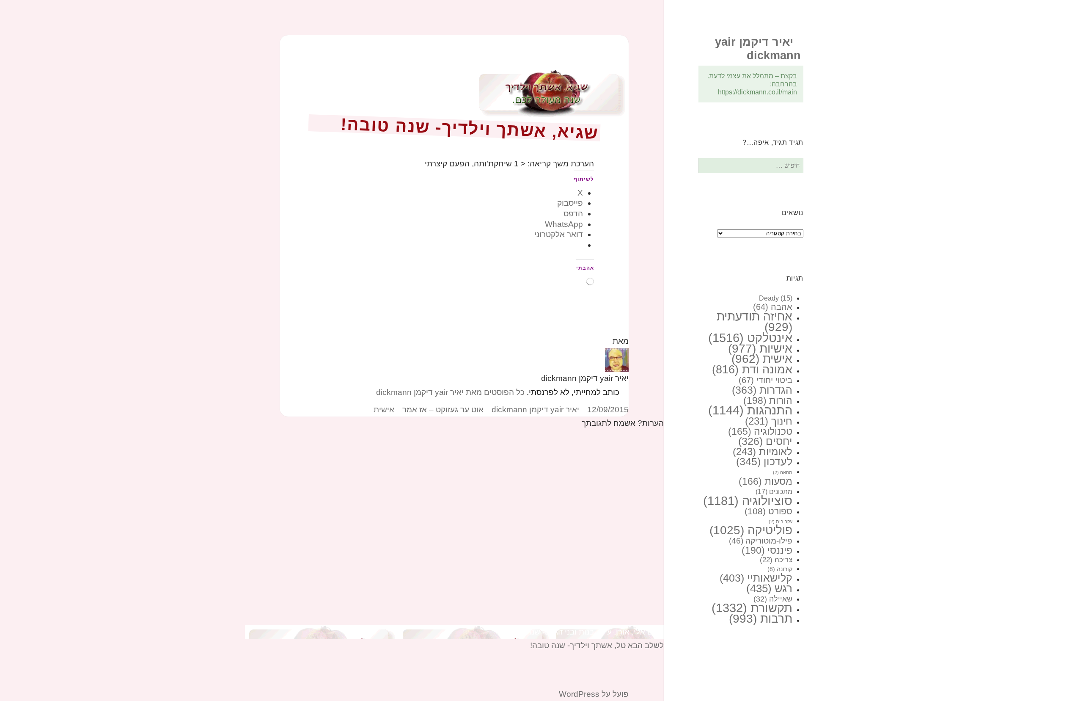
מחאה (782, 472)
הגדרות (762, 390)
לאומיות (762, 451)
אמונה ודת (752, 369)
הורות (767, 400)
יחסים (765, 441)
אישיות (760, 348)
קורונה (779, 569)
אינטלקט (750, 338)
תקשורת (752, 608)
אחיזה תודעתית (754, 322)
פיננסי (767, 550)
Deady (775, 298)
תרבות (760, 618)
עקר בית (780, 521)
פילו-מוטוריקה (760, 540)
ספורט (768, 511)
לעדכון (764, 461)
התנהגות (750, 410)
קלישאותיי (756, 578)
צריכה (776, 560)
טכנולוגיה (760, 431)
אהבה (772, 307)
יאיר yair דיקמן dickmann (535, 409)
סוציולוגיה (747, 501)
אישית (761, 358)
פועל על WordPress (594, 694)
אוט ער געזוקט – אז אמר (443, 409)
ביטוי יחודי (765, 380)
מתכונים (774, 491)
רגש (769, 588)
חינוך (768, 421)
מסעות (765, 481)
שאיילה (772, 599)
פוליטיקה (750, 530)
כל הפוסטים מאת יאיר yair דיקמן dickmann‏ (450, 392)
